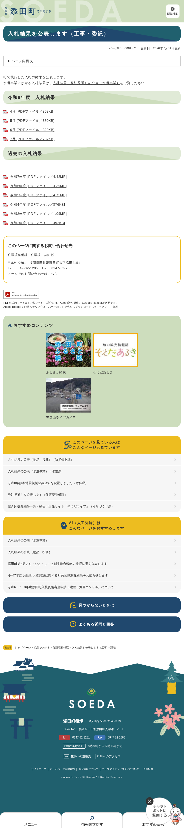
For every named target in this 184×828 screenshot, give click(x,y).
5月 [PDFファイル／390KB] (32, 120)
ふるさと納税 (56, 372)
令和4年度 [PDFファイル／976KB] (37, 204)
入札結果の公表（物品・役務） (30, 552)
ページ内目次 (22, 61)
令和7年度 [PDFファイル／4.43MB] (38, 177)
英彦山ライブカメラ (61, 417)
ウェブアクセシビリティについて (120, 769)
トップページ (23, 647)
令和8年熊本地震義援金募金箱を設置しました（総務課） (48, 483)
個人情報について (88, 769)
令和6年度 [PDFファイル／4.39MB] (38, 186)
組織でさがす (42, 647)
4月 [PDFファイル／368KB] (32, 111)
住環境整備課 (61, 647)
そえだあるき (103, 372)
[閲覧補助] (173, 11)
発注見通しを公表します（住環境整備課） (38, 494)
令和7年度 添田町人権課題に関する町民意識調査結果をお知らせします (58, 575)
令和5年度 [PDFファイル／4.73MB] (38, 195)
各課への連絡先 (80, 756)
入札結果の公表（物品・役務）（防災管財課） (41, 459)
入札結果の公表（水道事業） (28, 540)
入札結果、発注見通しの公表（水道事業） (86, 83)
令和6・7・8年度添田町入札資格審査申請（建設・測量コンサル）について (61, 587)
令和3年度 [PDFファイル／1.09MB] (38, 214)
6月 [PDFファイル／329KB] (32, 130)
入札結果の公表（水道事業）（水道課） (36, 471)
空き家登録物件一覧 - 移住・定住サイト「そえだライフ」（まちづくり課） (61, 506)
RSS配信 (148, 769)
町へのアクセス (110, 756)
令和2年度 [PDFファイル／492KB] (37, 223)
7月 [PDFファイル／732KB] (32, 139)
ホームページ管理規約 (62, 769)
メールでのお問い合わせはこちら (32, 273)
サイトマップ (38, 769)
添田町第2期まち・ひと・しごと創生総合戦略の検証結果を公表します (57, 564)
